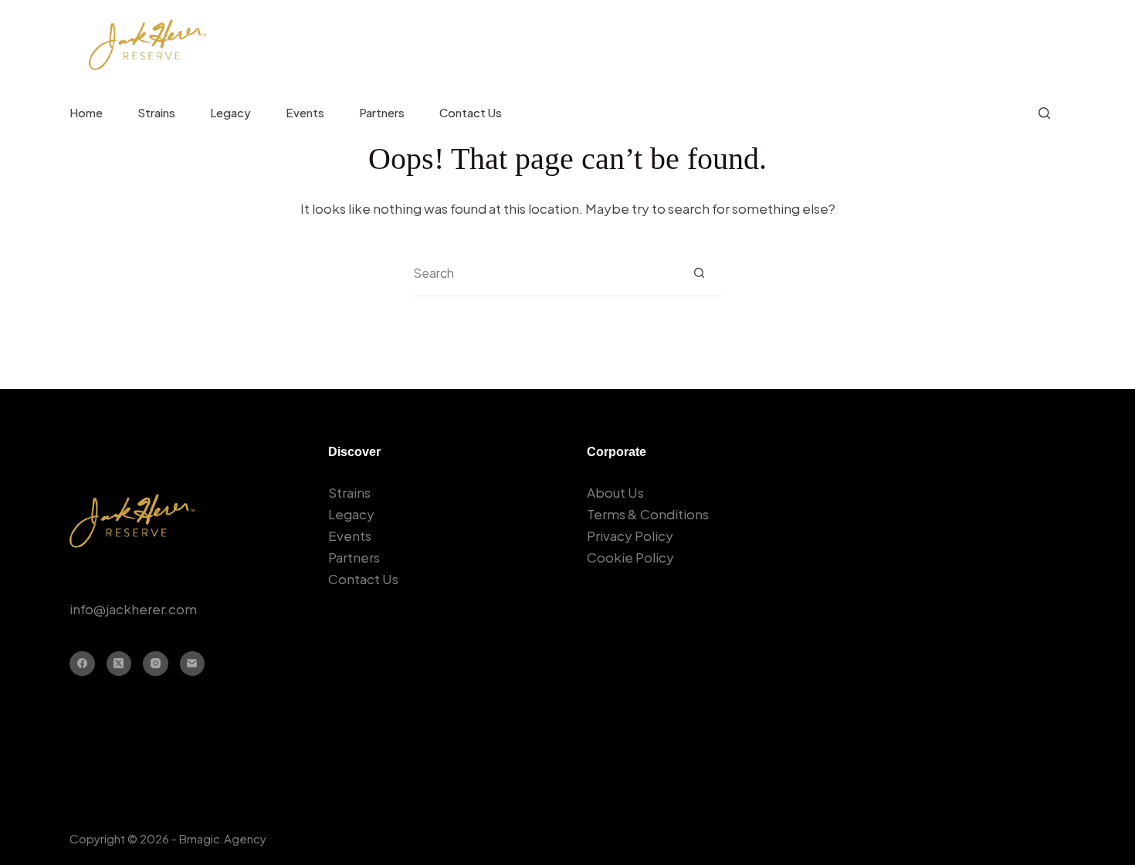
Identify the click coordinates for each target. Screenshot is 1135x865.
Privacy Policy (630, 535)
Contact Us (470, 112)
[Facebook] (82, 664)
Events (305, 112)
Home (86, 112)
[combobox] (544, 273)
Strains (156, 112)
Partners (382, 112)
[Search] (1044, 113)
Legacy (230, 112)
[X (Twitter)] (119, 664)
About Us (615, 492)
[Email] (192, 664)
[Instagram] (155, 664)
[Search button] (699, 273)
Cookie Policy (630, 557)
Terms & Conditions (648, 513)
